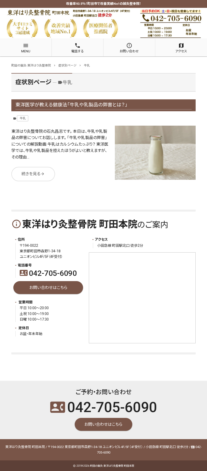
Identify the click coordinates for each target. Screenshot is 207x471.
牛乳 (23, 118)
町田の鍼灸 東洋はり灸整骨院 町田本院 (112, 465)
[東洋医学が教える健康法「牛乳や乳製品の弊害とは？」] (155, 153)
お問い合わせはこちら (48, 287)
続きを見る (33, 173)
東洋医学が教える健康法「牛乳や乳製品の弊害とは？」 (71, 105)
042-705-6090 (48, 273)
